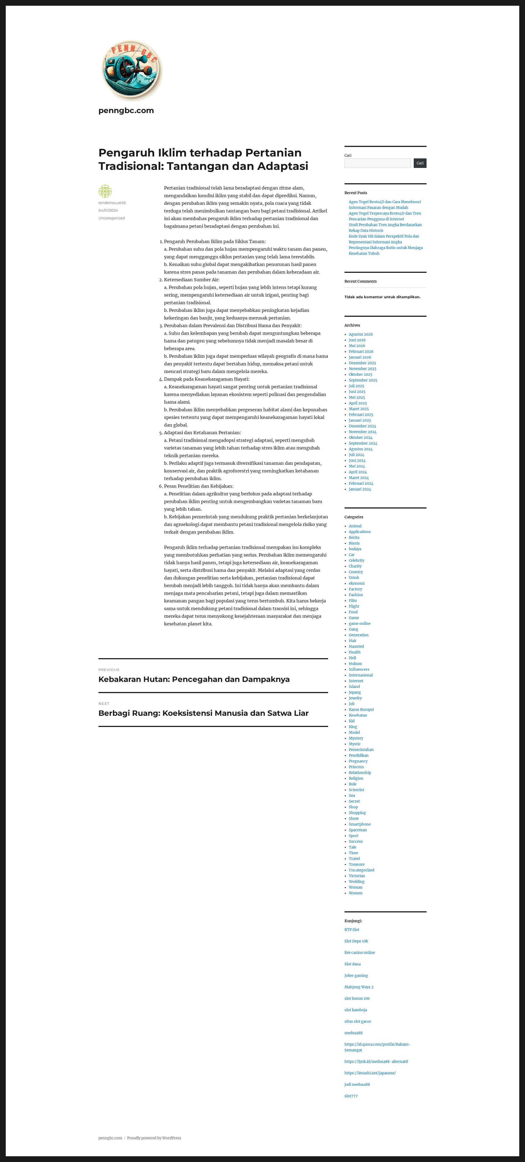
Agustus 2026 (361, 334)
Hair (353, 640)
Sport (353, 835)
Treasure (356, 864)
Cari (348, 155)
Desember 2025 (362, 363)
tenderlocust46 (112, 202)
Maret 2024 (359, 477)
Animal (355, 526)
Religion (356, 778)
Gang (353, 629)
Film (353, 600)
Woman (356, 887)
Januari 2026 (360, 357)
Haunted (356, 646)
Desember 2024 (362, 426)
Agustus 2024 (361, 449)
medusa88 (354, 1033)
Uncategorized (111, 218)
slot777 (351, 1096)
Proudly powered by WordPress (154, 1138)
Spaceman (358, 830)
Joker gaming (356, 975)
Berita (354, 537)
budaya (355, 549)
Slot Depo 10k (356, 941)
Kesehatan (358, 715)
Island (354, 686)
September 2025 (363, 380)
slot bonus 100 (357, 998)
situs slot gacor (358, 1021)
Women (356, 893)
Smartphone (360, 824)
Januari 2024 (360, 489)
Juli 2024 (356, 455)
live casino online (360, 952)
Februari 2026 (361, 351)
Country (356, 572)
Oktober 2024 (360, 437)
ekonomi (356, 583)
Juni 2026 (357, 340)
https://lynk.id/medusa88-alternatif (376, 1061)
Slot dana (353, 964)
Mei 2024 (357, 466)
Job (352, 704)
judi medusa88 (357, 1084)
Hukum (355, 663)
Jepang (355, 692)
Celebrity (356, 560)
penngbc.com (126, 110)
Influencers (359, 669)
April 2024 (358, 472)
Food (353, 612)
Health (355, 652)
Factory (355, 589)
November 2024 (363, 432)
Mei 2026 (357, 346)
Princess (356, 767)
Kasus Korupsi (361, 709)
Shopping (357, 813)
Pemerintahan (361, 749)
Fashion (356, 595)
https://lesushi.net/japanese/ (370, 1073)
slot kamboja (356, 1010)
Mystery (356, 738)
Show (354, 818)
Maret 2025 (359, 409)
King (353, 727)
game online (360, 623)
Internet (356, 681)
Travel (354, 858)
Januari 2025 (360, 420)
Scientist (356, 790)
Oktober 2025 (360, 374)
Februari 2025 (361, 414)
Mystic (355, 744)
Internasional (361, 675)
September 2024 (363, 443)
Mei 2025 (357, 397)
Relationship (360, 772)
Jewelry (355, 698)
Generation (359, 635)
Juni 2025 (357, 391)
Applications (360, 532)
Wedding (356, 881)
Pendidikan (359, 755)
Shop (353, 807)
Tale (352, 847)
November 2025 (363, 368)
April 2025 (358, 403)
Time (353, 853)
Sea (352, 795)
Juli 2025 (356, 386)
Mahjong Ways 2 (359, 987)
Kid (352, 721)
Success (356, 841)
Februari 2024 (361, 483)
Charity (355, 566)
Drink (354, 577)
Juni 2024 (357, 460)
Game (354, 618)
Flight (354, 606)
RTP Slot (352, 929)
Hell (352, 658)
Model (354, 732)
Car (352, 554)
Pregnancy (358, 761)
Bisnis (354, 543)
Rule (353, 784)
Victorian (357, 876)
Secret (354, 801)
